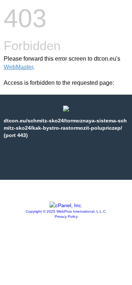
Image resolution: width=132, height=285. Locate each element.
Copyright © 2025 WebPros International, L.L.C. (66, 211)
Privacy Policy (66, 216)
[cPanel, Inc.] (66, 205)
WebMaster (18, 67)
